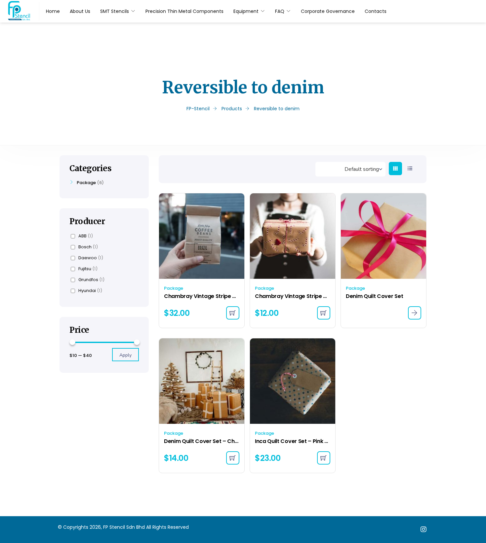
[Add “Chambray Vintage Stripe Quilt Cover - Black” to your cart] (232, 313)
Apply (125, 355)
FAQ (279, 11)
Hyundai (90, 291)
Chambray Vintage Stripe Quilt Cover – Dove (292, 296)
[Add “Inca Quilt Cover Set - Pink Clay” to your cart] (323, 458)
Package (173, 288)
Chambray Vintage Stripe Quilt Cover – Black (201, 296)
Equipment (246, 11)
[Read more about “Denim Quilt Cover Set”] (414, 313)
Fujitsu (88, 269)
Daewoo (90, 258)
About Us (80, 11)
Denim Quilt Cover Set (374, 296)
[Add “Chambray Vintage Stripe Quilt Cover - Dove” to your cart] (323, 313)
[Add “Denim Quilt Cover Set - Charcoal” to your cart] (232, 458)
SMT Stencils (114, 11)
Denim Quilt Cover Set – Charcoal (201, 441)
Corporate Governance (328, 11)
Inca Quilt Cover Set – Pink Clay (292, 441)
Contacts (375, 11)
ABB (85, 236)
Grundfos (91, 280)
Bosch (88, 247)
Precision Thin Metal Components (184, 11)
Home (53, 11)
